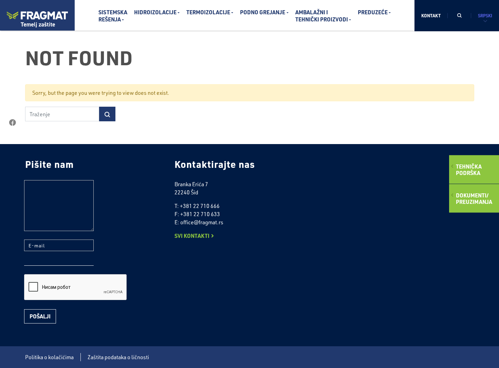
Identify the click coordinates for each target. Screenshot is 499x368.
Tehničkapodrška (469, 169)
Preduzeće (373, 12)
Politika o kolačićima (49, 357)
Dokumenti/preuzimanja (474, 198)
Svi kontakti (191, 235)
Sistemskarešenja (112, 15)
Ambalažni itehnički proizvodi (321, 15)
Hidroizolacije (155, 12)
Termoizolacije (208, 12)
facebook (12, 123)
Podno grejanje (262, 12)
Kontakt (431, 15)
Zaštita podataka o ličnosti (118, 357)
